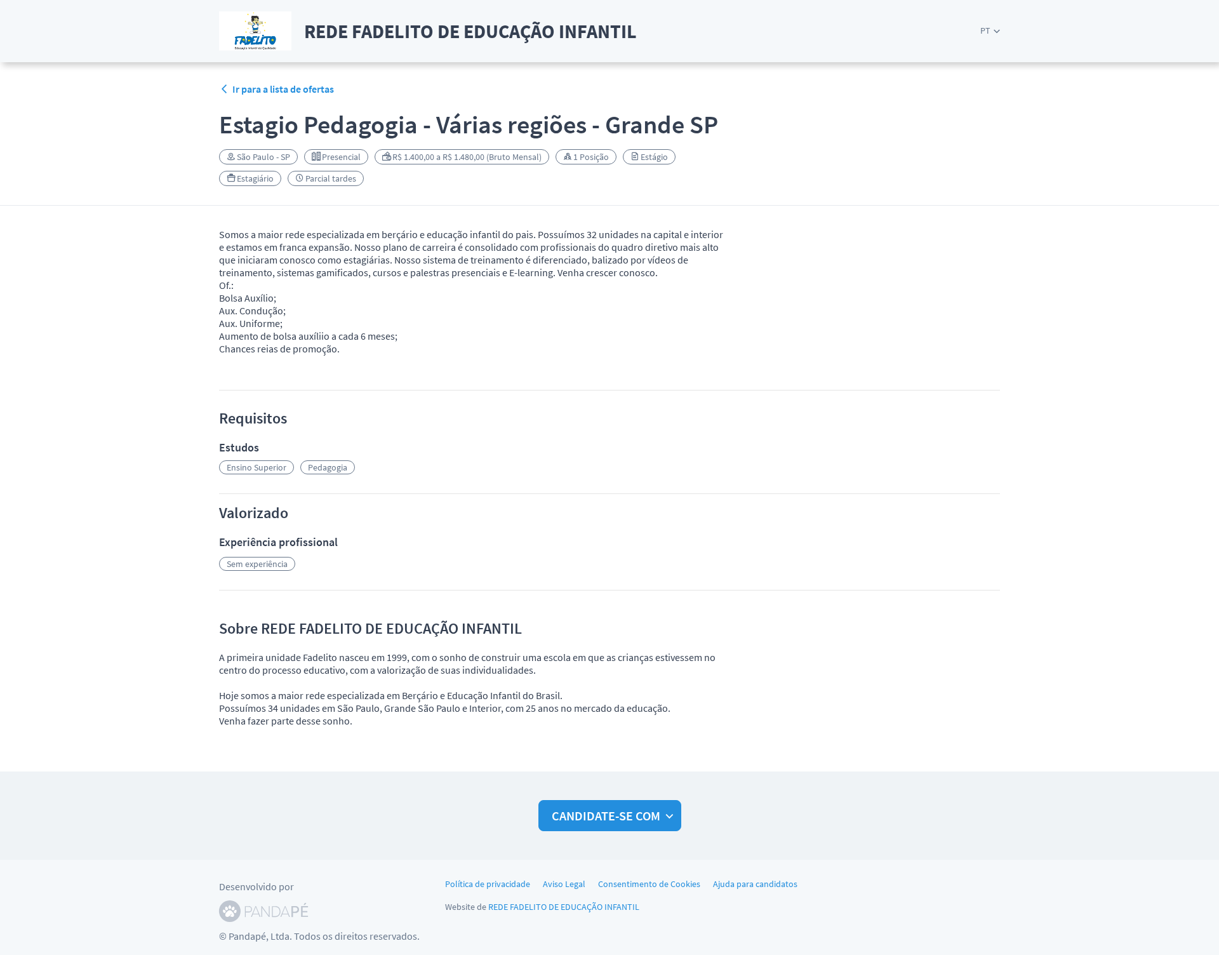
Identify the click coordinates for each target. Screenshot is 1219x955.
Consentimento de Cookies (649, 884)
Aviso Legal (564, 884)
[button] (990, 31)
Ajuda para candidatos (755, 884)
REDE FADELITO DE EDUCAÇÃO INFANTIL (563, 906)
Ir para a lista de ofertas (283, 89)
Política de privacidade (487, 884)
